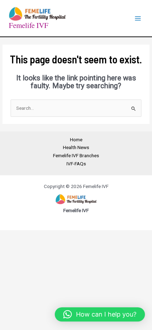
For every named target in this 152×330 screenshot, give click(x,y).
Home (76, 139)
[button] (100, 314)
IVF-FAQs (76, 163)
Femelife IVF (28, 25)
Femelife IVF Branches (76, 155)
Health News (76, 147)
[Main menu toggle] (138, 18)
